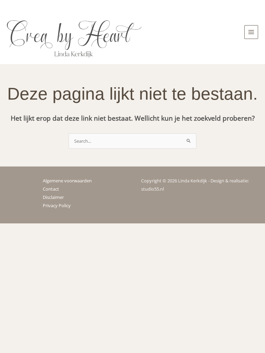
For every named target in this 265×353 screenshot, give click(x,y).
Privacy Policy (57, 205)
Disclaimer (53, 197)
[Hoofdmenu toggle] (251, 32)
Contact (51, 189)
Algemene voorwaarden (67, 181)
